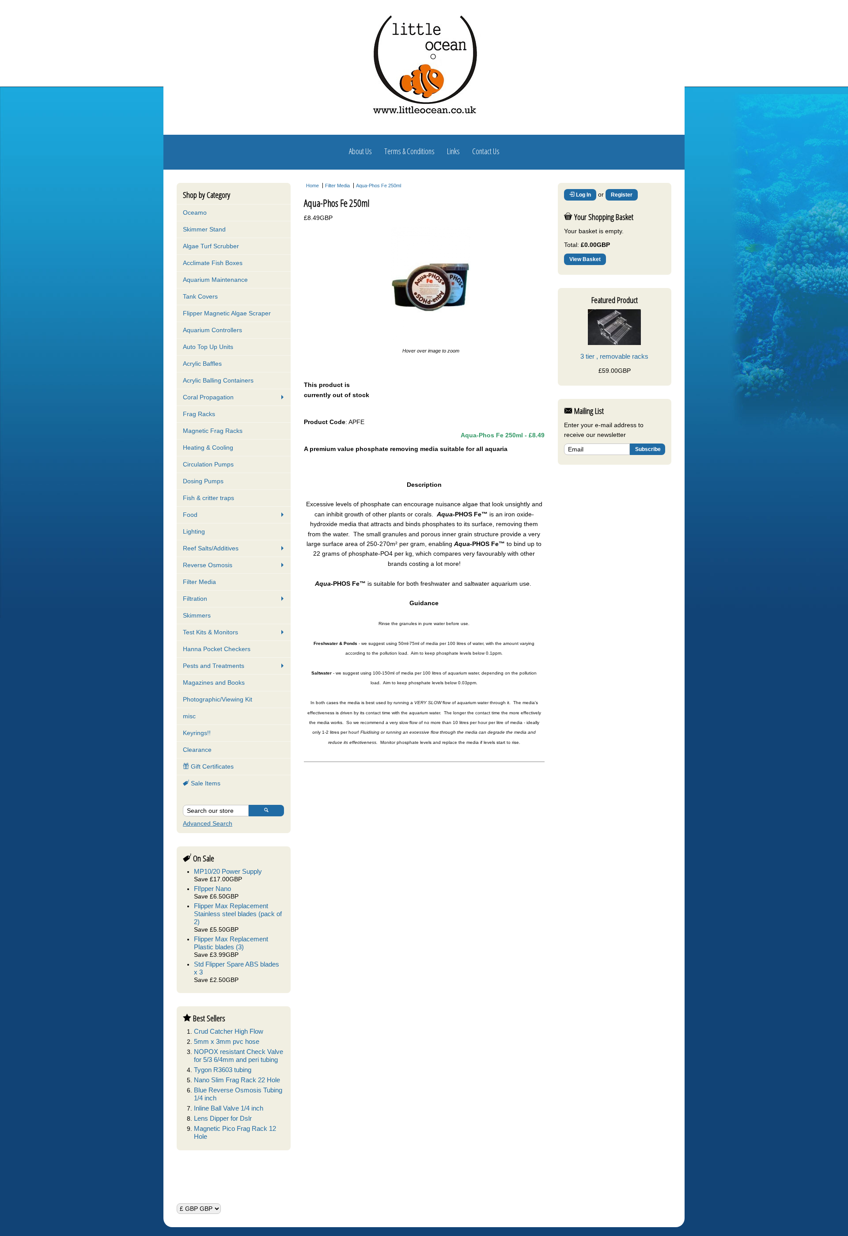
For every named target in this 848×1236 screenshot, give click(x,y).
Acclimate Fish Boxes (212, 262)
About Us (360, 151)
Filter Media (199, 581)
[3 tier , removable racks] (614, 342)
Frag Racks (199, 413)
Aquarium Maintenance (215, 279)
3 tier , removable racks (614, 356)
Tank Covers (200, 296)
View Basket (585, 259)
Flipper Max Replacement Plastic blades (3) (231, 943)
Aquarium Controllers (212, 330)
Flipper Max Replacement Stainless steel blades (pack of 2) (238, 913)
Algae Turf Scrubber (211, 246)
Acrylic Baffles (202, 363)
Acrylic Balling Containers (218, 380)
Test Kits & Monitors (210, 632)
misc (189, 716)
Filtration (195, 598)
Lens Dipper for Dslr (223, 1118)
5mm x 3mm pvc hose (226, 1041)
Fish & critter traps (208, 497)
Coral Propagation (208, 397)
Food (190, 514)
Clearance (197, 749)
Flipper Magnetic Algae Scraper (227, 313)
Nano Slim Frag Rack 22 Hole (237, 1080)
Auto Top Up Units (208, 346)
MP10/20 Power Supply (228, 871)
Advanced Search (207, 823)
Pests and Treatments (213, 665)
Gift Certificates (211, 766)
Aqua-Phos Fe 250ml (378, 185)
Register (621, 195)
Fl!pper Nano (212, 888)
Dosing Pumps (203, 481)
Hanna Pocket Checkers (216, 648)
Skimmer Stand (204, 229)
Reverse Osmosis (207, 565)
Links (453, 151)
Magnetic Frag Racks (212, 430)
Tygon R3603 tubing (222, 1069)
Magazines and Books (214, 682)
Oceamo (195, 212)
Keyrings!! (197, 732)
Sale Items (204, 783)
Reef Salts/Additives (210, 548)
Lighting (194, 531)
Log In (583, 195)
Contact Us (486, 151)
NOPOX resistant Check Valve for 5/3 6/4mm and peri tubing (238, 1055)
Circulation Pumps (208, 464)
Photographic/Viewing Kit (217, 699)
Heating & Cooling (208, 447)
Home (312, 185)
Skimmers (197, 615)
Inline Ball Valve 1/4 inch (228, 1108)
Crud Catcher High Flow (228, 1031)
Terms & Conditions (409, 151)
